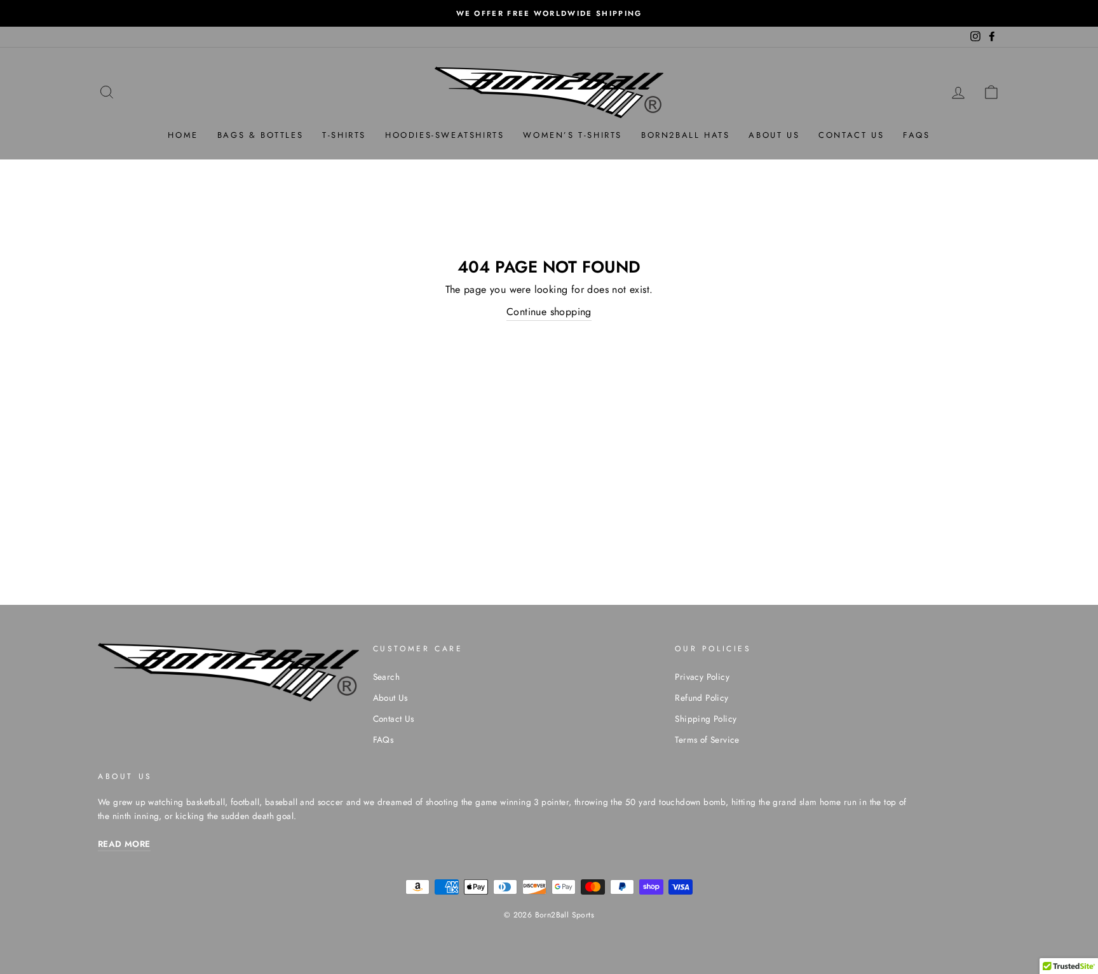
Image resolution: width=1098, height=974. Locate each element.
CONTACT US (851, 135)
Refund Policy (701, 697)
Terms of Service (707, 739)
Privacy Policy (702, 676)
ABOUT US (774, 135)
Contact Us (393, 718)
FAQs (916, 135)
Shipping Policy (705, 718)
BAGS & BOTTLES (260, 135)
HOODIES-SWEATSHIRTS (444, 135)
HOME (183, 135)
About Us (390, 697)
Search (386, 676)
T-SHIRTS (344, 135)
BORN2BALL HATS (685, 135)
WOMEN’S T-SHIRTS (572, 135)
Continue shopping (549, 311)
